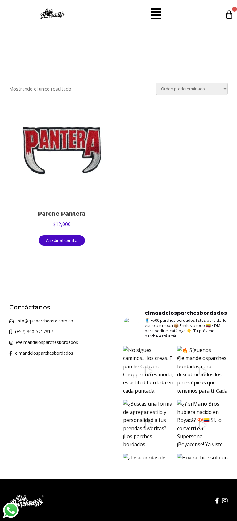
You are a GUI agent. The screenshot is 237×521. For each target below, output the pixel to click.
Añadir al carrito (61, 240)
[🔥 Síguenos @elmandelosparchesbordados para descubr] (202, 371)
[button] (156, 13)
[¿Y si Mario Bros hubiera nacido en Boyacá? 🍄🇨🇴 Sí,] (202, 425)
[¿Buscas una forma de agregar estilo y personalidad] (148, 425)
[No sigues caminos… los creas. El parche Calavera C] (148, 371)
